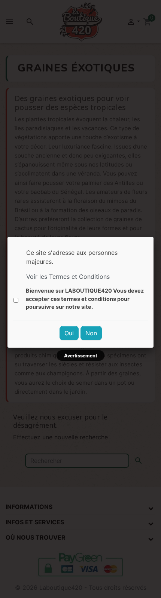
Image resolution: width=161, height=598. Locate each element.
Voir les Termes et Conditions (68, 276)
